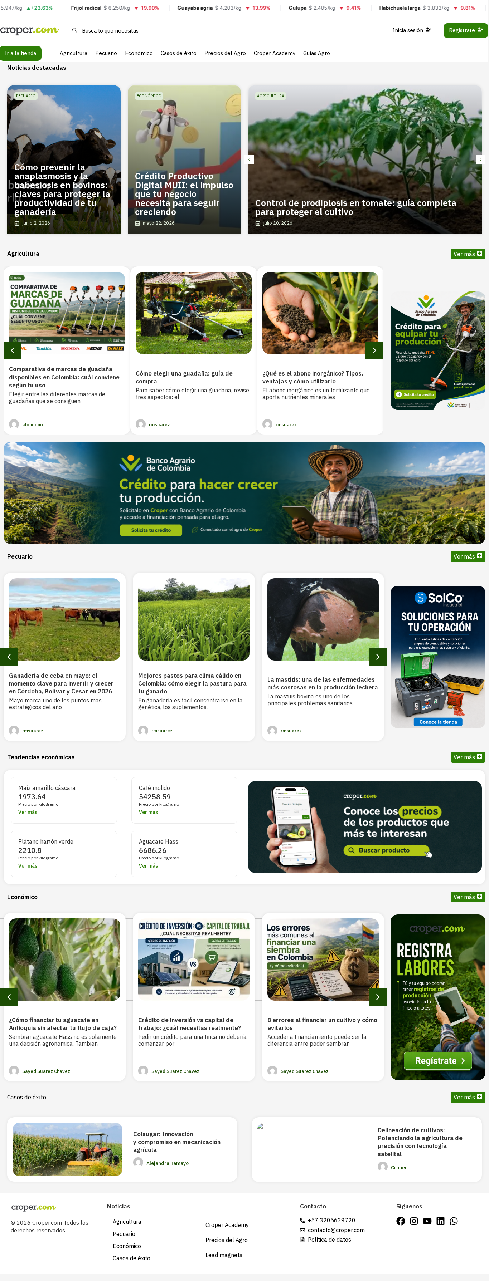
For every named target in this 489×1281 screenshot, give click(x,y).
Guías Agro (316, 53)
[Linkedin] (440, 1221)
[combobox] (138, 30)
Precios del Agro (225, 53)
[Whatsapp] (453, 1221)
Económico (139, 53)
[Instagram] (414, 1221)
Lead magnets (223, 1254)
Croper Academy (274, 53)
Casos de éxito (179, 53)
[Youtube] (427, 1221)
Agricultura (73, 53)
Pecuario (106, 53)
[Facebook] (400, 1221)
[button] (249, 159)
